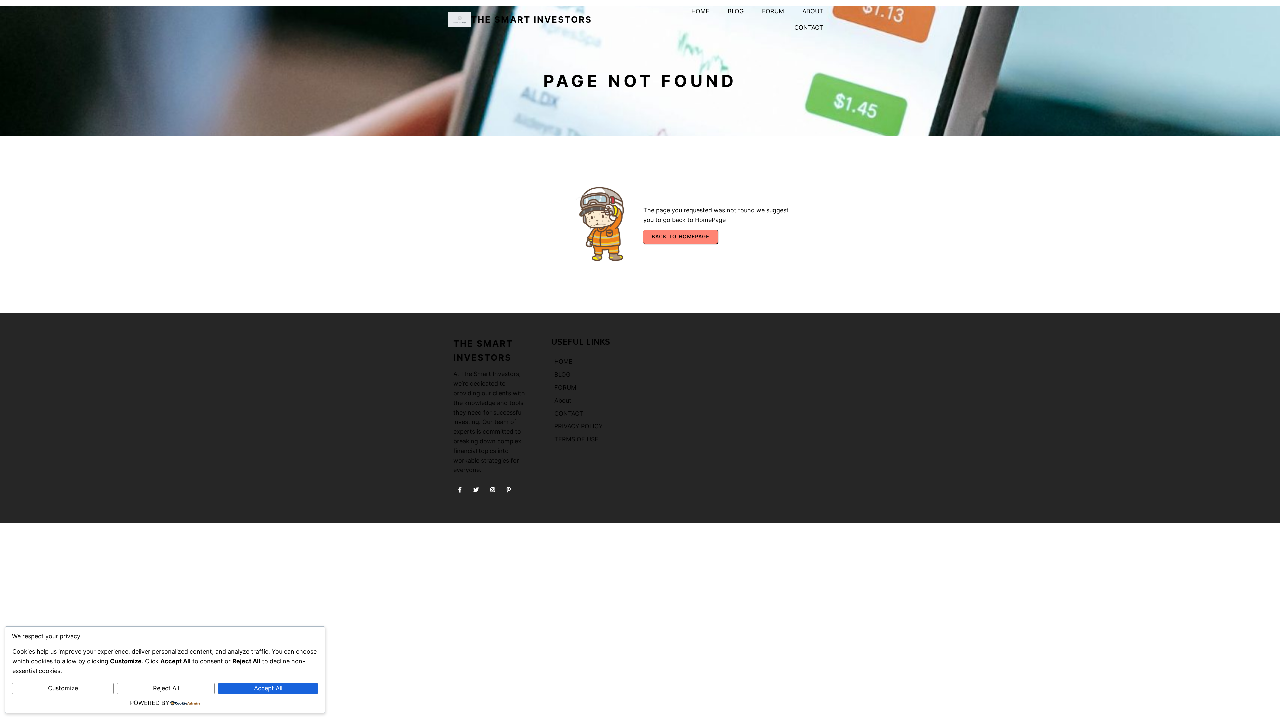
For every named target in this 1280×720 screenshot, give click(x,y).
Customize (63, 688)
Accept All (268, 688)
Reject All (166, 688)
